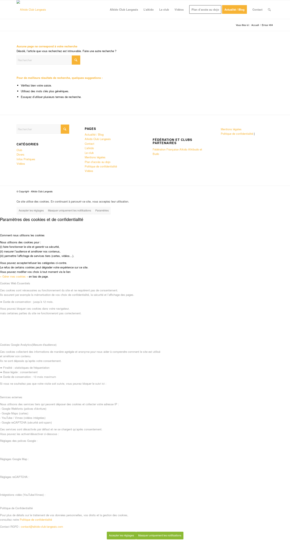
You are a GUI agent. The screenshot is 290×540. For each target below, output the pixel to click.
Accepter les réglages (31, 210)
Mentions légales (95, 157)
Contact (89, 144)
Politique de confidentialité (101, 166)
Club (19, 150)
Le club (89, 153)
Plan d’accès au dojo (97, 162)
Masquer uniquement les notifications (69, 210)
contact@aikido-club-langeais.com (42, 526)
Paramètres (102, 210)
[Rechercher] (269, 9)
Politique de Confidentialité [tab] (16, 508)
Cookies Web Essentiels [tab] (15, 283)
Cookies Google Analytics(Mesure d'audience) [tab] (28, 345)
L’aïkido (89, 148)
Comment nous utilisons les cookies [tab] (22, 235)
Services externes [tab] (11, 397)
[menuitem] (124, 9)
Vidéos (21, 164)
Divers (20, 154)
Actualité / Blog (94, 134)
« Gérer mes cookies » (14, 276)
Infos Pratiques (26, 159)
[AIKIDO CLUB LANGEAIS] (31, 9)
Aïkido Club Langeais (98, 139)
